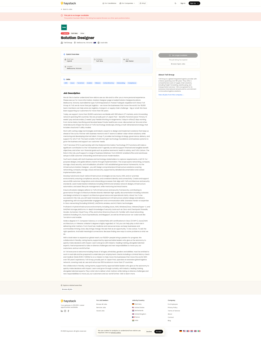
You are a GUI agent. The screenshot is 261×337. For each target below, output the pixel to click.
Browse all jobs (67, 289)
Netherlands (139, 311)
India (136, 320)
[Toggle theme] (175, 3)
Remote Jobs (101, 307)
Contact (171, 317)
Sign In (183, 3)
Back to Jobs (67, 9)
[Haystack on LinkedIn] (62, 311)
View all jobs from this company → (171, 95)
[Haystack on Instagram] (65, 311)
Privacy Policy (172, 307)
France (137, 317)
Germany (138, 304)
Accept (158, 332)
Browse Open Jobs (178, 64)
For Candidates (110, 3)
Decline (149, 332)
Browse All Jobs (101, 304)
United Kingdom (140, 314)
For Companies (127, 3)
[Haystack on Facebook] (68, 311)
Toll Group (68, 42)
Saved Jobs (100, 311)
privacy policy (116, 333)
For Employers (173, 304)
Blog (169, 321)
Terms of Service (174, 311)
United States (139, 307)
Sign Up (193, 3)
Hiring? (144, 3)
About (170, 314)
